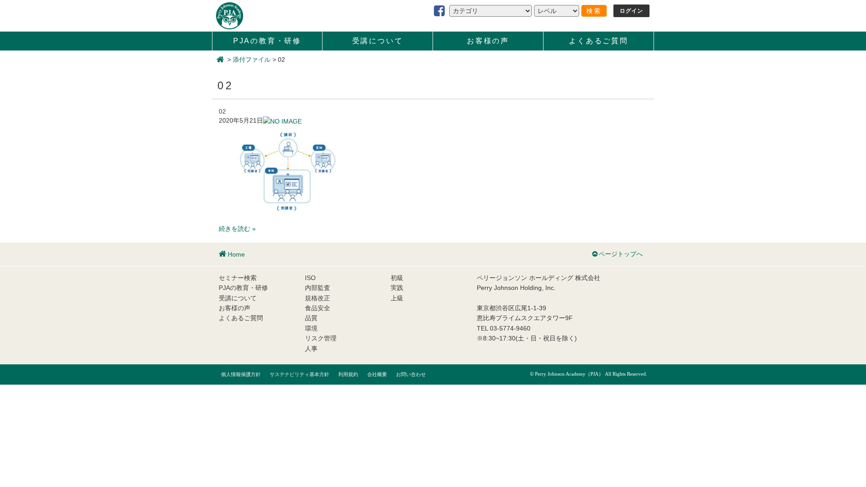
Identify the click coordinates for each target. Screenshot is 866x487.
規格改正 (317, 298)
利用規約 (348, 374)
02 (222, 111)
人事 (311, 348)
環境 (311, 328)
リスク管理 (320, 338)
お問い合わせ (411, 374)
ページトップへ (621, 253)
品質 (311, 318)
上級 (397, 298)
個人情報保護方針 (241, 374)
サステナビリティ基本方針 (299, 374)
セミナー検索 (238, 277)
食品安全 (317, 308)
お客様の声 (488, 41)
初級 (397, 277)
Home (236, 254)
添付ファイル (252, 59)
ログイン (632, 11)
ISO (310, 277)
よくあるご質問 (598, 41)
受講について (377, 41)
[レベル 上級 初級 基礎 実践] (556, 11)
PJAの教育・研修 (267, 41)
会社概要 (377, 374)
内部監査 (317, 287)
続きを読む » (237, 228)
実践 (397, 287)
